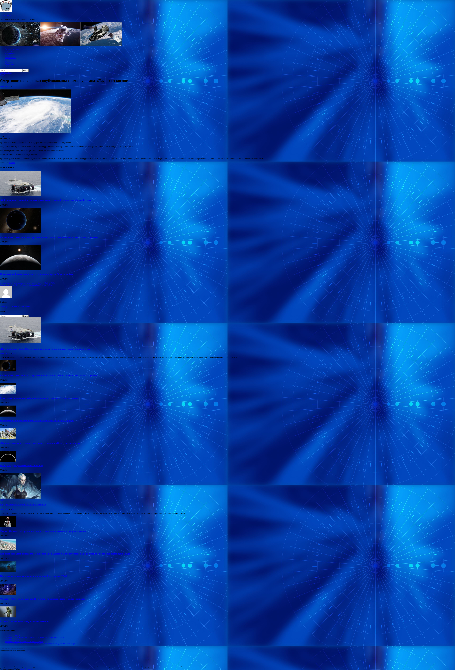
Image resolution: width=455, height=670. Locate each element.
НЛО (7, 66)
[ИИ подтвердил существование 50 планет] (8, 461)
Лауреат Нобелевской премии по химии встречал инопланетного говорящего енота (43, 531)
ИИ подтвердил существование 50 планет (21, 465)
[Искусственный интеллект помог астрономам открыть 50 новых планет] (20, 270)
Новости (8, 51)
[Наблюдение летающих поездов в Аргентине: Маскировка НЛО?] (8, 572)
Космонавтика (10, 58)
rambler (12, 163)
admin (14, 86)
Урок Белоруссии (12, 640)
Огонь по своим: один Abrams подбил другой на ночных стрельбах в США (35, 637)
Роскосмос (9, 62)
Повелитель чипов (12, 635)
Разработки (9, 64)
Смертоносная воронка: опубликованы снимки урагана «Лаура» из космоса (39, 398)
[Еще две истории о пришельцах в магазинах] (20, 498)
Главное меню (5, 73)
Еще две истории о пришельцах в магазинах (23, 504)
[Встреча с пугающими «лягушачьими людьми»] (8, 617)
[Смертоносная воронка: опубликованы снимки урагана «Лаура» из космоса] (8, 393)
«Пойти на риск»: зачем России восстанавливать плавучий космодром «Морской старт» (45, 200)
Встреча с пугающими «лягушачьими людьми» (24, 621)
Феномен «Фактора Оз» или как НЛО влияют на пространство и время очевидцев (42, 599)
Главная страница (12, 49)
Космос (8, 56)
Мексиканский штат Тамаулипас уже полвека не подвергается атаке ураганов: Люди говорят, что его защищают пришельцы (65, 553)
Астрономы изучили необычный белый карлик (24, 642)
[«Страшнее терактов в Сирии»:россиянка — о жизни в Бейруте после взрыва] (8, 438)
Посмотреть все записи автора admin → (16, 307)
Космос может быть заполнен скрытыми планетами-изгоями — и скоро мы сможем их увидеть (49, 237)
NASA (7, 60)
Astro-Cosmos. (5, 15)
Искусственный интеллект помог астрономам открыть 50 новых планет (37, 274)
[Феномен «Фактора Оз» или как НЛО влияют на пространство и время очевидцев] (8, 594)
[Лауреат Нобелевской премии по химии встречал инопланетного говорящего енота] (8, 527)
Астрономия (10, 53)
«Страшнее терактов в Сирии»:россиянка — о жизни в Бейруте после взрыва (40, 443)
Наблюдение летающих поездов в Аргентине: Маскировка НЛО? (33, 576)
